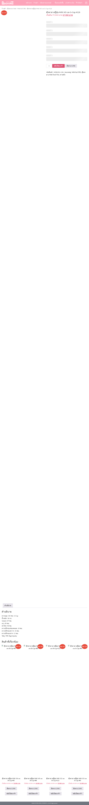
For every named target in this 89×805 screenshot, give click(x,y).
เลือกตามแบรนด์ (45, 3)
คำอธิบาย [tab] (8, 605)
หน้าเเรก (29, 3)
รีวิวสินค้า (79, 3)
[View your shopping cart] (86, 3)
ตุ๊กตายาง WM (11, 8)
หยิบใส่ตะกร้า (58, 66)
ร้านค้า (36, 3)
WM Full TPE (21, 8)
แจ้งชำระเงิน (69, 3)
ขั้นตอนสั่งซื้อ (59, 3)
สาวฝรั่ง (62, 75)
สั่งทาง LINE (71, 66)
